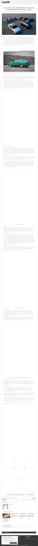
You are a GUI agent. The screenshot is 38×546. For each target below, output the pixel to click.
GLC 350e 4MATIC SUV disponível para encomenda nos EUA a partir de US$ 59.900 (14, 516)
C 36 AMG (30, 40)
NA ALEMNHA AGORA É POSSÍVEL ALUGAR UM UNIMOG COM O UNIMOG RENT (31, 516)
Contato (18, 540)
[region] (9, 540)
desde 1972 (23, 42)
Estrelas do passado (23, 11)
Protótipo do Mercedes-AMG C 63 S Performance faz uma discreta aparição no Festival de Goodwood (23, 516)
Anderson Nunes (10, 11)
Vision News (27, 11)
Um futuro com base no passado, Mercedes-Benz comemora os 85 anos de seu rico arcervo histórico (6, 520)
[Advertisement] (16, 48)
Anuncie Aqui (18, 539)
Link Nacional (26, 545)
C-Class (17, 11)
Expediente (18, 538)
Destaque (19, 11)
